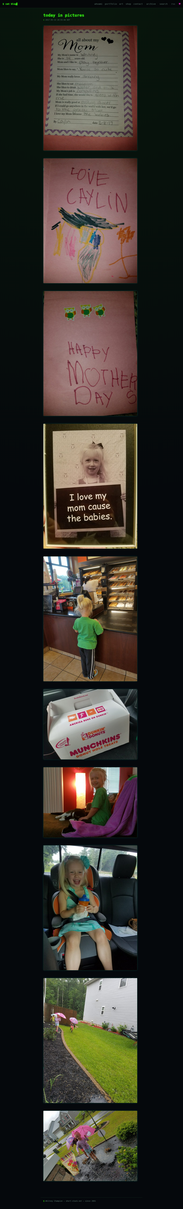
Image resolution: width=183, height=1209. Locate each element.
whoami (98, 4)
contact (138, 4)
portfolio (111, 4)
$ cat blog (9, 4)
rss (173, 4)
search (164, 4)
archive (151, 4)
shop (128, 4)
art (121, 4)
